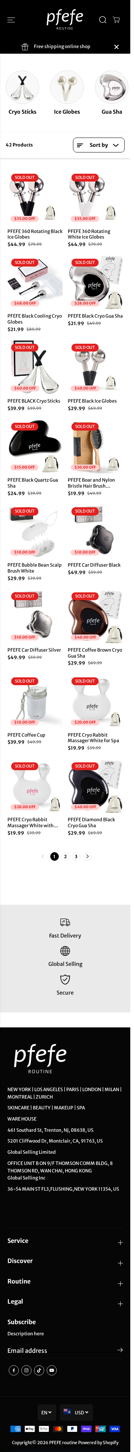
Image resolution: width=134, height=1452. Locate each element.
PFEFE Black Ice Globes (92, 401)
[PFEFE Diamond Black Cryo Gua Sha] (95, 786)
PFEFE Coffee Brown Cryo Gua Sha (95, 653)
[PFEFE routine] (65, 20)
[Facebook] (13, 1370)
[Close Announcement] (116, 47)
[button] (11, 20)
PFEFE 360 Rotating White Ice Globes (89, 234)
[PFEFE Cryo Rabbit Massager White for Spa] (95, 701)
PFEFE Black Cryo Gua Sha (95, 316)
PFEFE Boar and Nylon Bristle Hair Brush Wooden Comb (91, 483)
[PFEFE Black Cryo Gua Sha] (95, 282)
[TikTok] (39, 1370)
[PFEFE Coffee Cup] (35, 701)
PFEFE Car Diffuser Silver (34, 650)
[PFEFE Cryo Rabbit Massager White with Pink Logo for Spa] (35, 786)
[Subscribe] (120, 1351)
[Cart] (116, 19)
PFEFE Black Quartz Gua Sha (32, 483)
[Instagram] (26, 1370)
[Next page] (88, 856)
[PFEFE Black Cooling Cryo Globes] (35, 282)
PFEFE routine (63, 1442)
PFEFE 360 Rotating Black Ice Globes (35, 234)
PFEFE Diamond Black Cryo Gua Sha (91, 822)
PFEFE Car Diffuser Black (94, 565)
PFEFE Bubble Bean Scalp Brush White (34, 568)
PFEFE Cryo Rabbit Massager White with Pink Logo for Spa (30, 823)
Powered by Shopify (98, 1442)
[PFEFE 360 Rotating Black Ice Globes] (35, 197)
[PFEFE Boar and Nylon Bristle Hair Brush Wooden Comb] (95, 446)
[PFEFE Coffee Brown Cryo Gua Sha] (95, 616)
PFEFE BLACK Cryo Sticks (33, 401)
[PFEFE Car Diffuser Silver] (35, 616)
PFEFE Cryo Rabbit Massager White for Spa (93, 738)
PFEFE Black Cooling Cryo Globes (34, 319)
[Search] (102, 19)
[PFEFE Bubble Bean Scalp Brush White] (35, 531)
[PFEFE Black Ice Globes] (95, 367)
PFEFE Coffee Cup (26, 735)
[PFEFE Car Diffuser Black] (95, 531)
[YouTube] (51, 1370)
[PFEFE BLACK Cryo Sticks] (35, 367)
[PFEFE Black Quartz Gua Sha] (35, 446)
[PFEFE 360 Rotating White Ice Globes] (95, 197)
